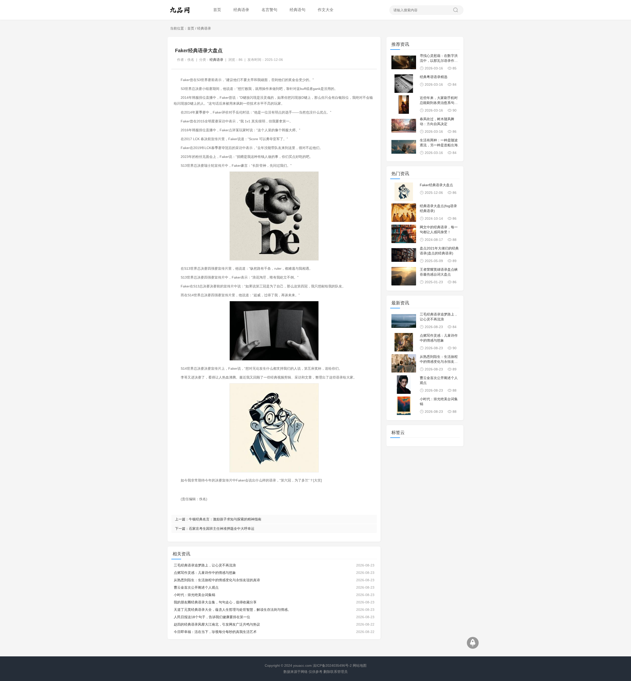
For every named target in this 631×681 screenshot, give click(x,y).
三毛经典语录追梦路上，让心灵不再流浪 (205, 565)
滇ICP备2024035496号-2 (332, 665)
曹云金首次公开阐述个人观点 (196, 587)
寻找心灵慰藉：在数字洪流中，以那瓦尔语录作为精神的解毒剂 (439, 60)
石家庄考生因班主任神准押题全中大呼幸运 (221, 529)
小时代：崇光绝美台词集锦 (194, 595)
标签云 (398, 432)
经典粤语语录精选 (433, 77)
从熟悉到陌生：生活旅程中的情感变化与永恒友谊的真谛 (217, 580)
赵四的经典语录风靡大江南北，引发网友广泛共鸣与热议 (217, 624)
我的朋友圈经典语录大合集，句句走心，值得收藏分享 (215, 602)
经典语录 (204, 28)
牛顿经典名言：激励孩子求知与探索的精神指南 (225, 519)
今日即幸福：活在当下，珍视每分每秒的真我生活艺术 (215, 632)
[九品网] (182, 10)
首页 (217, 10)
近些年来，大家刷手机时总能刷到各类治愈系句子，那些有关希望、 (439, 103)
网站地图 (360, 665)
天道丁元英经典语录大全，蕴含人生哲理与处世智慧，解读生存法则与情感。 (232, 610)
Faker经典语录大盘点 (436, 185)
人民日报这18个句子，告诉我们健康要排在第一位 (212, 617)
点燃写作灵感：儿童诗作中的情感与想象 (205, 573)
